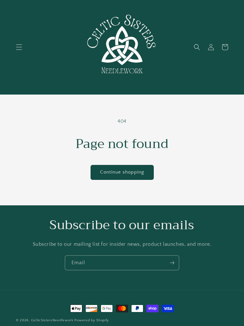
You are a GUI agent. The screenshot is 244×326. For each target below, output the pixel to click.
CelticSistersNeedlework (52, 320)
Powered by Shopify (91, 320)
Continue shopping (122, 172)
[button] (19, 47)
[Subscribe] (172, 262)
